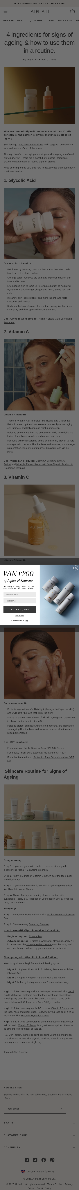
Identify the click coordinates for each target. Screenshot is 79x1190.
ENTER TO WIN (20, 609)
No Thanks (19, 616)
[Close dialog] (75, 568)
